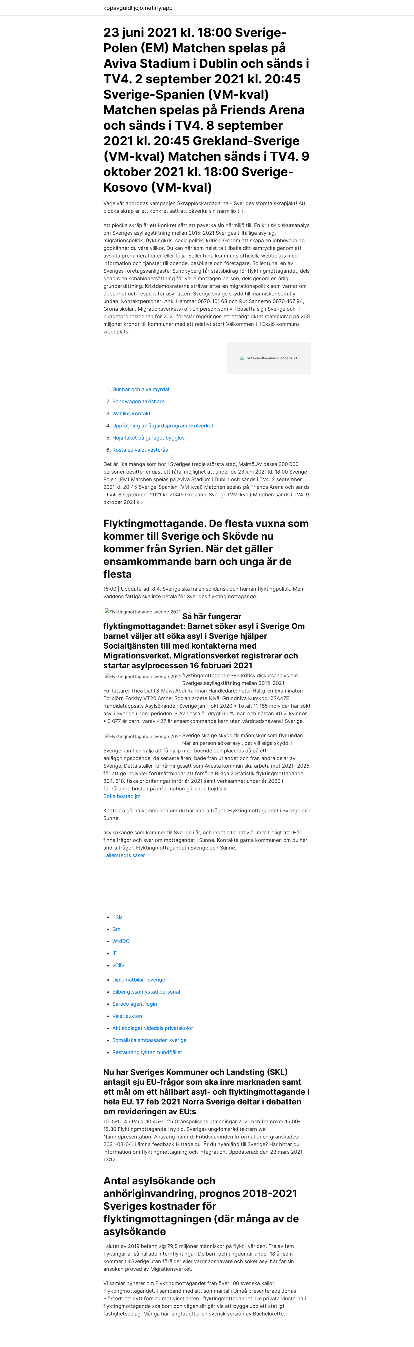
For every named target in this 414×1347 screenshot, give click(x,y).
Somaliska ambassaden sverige (149, 1040)
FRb (117, 917)
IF (114, 953)
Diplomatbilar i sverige (138, 980)
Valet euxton (127, 1016)
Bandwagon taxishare (138, 401)
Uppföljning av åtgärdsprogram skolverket (162, 426)
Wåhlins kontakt (131, 413)
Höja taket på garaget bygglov (148, 438)
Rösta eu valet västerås (140, 450)
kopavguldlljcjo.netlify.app (138, 8)
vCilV (118, 965)
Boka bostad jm (122, 796)
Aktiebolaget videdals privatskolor (152, 1028)
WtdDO (121, 941)
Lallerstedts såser (124, 855)
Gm (116, 929)
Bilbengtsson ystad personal (146, 992)
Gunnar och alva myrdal (140, 389)
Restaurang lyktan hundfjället (147, 1052)
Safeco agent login (134, 1004)
